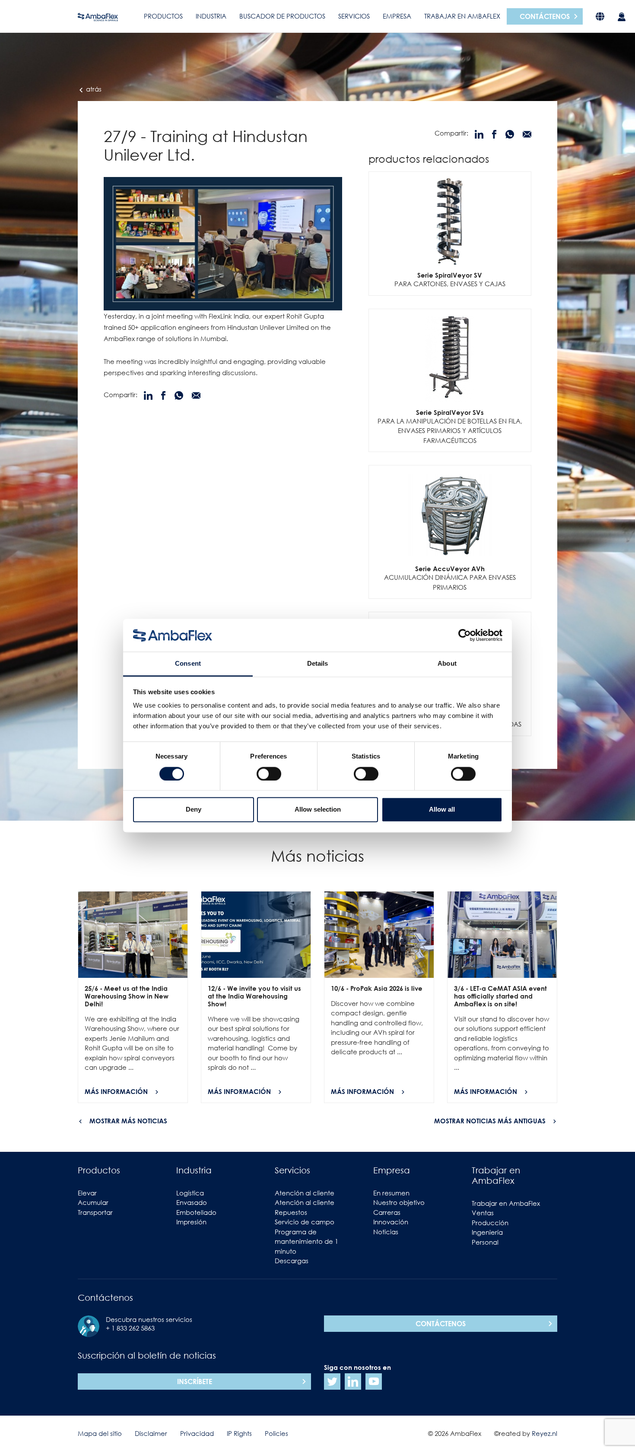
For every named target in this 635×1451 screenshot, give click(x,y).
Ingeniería (487, 1232)
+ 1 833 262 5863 (130, 1328)
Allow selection (318, 809)
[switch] (269, 774)
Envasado (191, 1202)
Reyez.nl (544, 1433)
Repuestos (291, 1212)
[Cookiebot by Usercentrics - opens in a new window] (464, 635)
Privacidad (197, 1433)
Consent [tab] (188, 663)
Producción (490, 1223)
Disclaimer (151, 1433)
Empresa (397, 16)
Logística (190, 1193)
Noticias (385, 1232)
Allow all (442, 809)
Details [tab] (317, 663)
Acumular (93, 1202)
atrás (93, 89)
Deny (193, 809)
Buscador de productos (282, 16)
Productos (163, 16)
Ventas (483, 1213)
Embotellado (196, 1212)
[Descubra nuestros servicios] (621, 16)
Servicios (354, 16)
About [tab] (447, 663)
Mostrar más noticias (128, 1121)
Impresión (191, 1222)
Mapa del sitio (100, 1433)
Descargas (291, 1260)
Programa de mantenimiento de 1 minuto (306, 1241)
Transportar (95, 1212)
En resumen (391, 1193)
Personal (485, 1242)
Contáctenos (545, 16)
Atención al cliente (304, 1193)
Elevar (87, 1193)
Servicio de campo (304, 1222)
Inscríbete (194, 1381)
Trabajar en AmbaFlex (462, 16)
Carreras (386, 1212)
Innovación (390, 1222)
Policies (276, 1433)
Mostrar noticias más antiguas (490, 1121)
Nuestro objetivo (399, 1202)
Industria (211, 16)
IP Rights (239, 1433)
